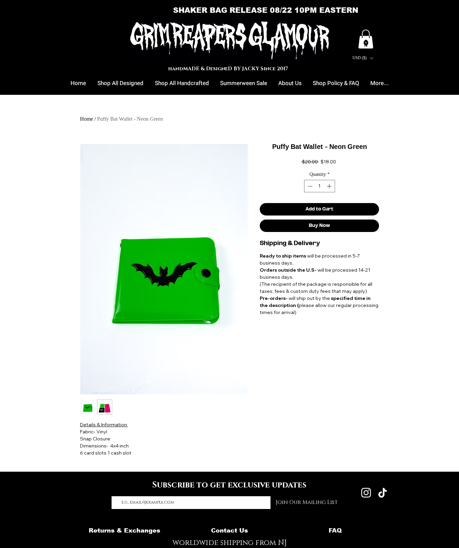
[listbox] (362, 58)
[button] (362, 58)
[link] (366, 39)
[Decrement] (309, 186)
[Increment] (330, 186)
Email (119, 488)
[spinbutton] (320, 186)
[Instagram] (366, 492)
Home (86, 119)
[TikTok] (382, 492)
